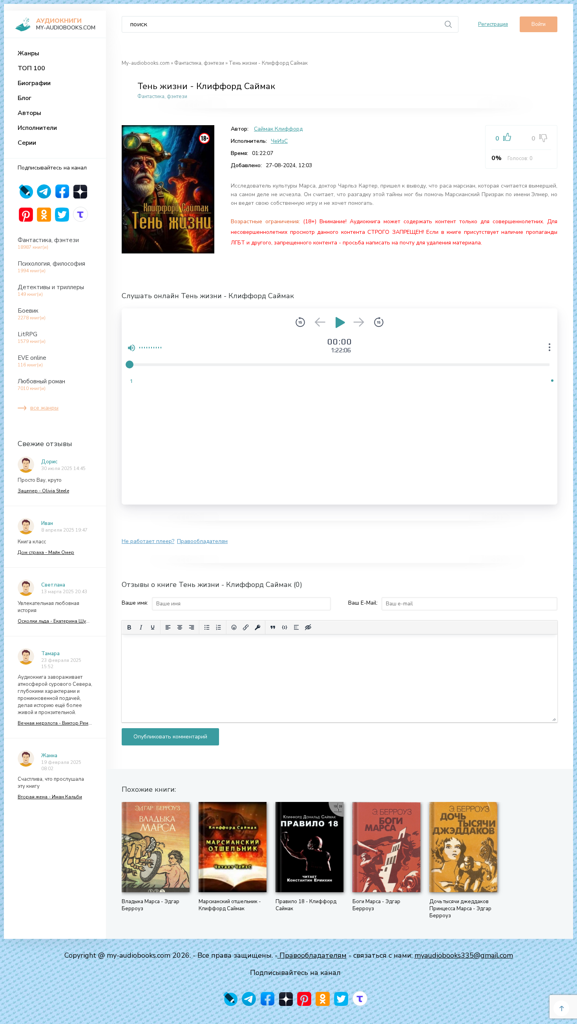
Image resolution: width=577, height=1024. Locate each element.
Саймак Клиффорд (278, 129)
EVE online (32, 361)
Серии (27, 142)
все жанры (44, 408)
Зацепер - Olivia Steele (43, 491)
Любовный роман (41, 384)
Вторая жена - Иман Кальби (50, 797)
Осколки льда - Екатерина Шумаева (55, 621)
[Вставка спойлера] (296, 627)
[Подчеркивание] (153, 627)
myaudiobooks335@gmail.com (463, 955)
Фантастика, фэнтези (48, 243)
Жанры (28, 53)
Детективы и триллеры (51, 290)
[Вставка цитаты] (273, 627)
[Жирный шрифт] (129, 627)
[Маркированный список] (207, 627)
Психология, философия (51, 267)
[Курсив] (141, 627)
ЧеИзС (279, 141)
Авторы (29, 113)
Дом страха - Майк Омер (46, 552)
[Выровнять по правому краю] (191, 627)
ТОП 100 (31, 68)
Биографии (34, 83)
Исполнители (37, 128)
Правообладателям (202, 541)
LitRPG (32, 337)
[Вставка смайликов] (234, 627)
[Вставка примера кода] (284, 627)
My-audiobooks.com (146, 63)
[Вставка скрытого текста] (308, 627)
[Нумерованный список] (219, 627)
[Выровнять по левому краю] (168, 627)
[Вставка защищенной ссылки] (257, 627)
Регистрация (493, 24)
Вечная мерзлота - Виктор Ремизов (55, 723)
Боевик (32, 314)
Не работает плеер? (148, 541)
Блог (24, 98)
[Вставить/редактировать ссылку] (246, 627)
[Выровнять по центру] (180, 627)
